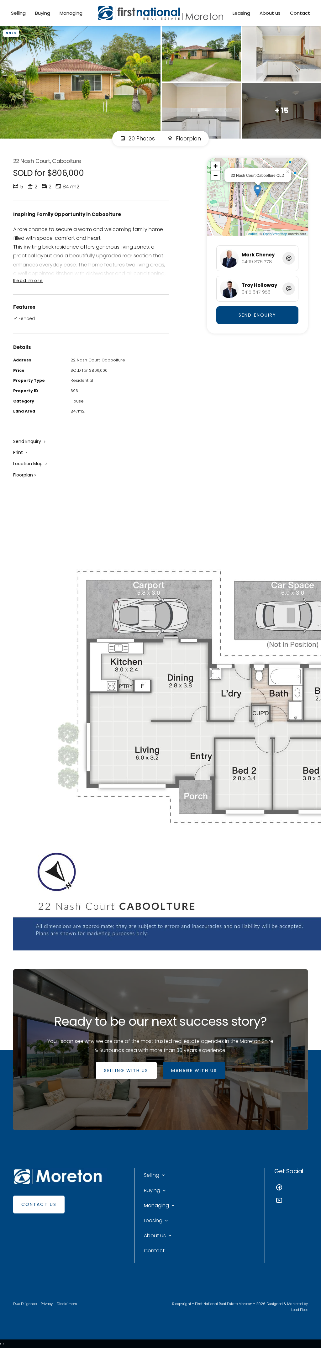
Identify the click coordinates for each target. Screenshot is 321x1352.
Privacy (47, 1303)
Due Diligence (25, 1303)
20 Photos (141, 138)
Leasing (241, 13)
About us (270, 13)
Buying (42, 13)
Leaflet (251, 233)
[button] (21, 452)
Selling (18, 13)
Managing (71, 13)
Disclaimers (67, 1303)
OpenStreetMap (275, 233)
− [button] (215, 175)
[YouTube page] (291, 1201)
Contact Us (38, 1204)
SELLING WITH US (126, 1070)
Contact (300, 13)
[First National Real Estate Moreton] (160, 13)
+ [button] (215, 166)
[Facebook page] (291, 1188)
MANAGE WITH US (194, 1070)
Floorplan (187, 138)
